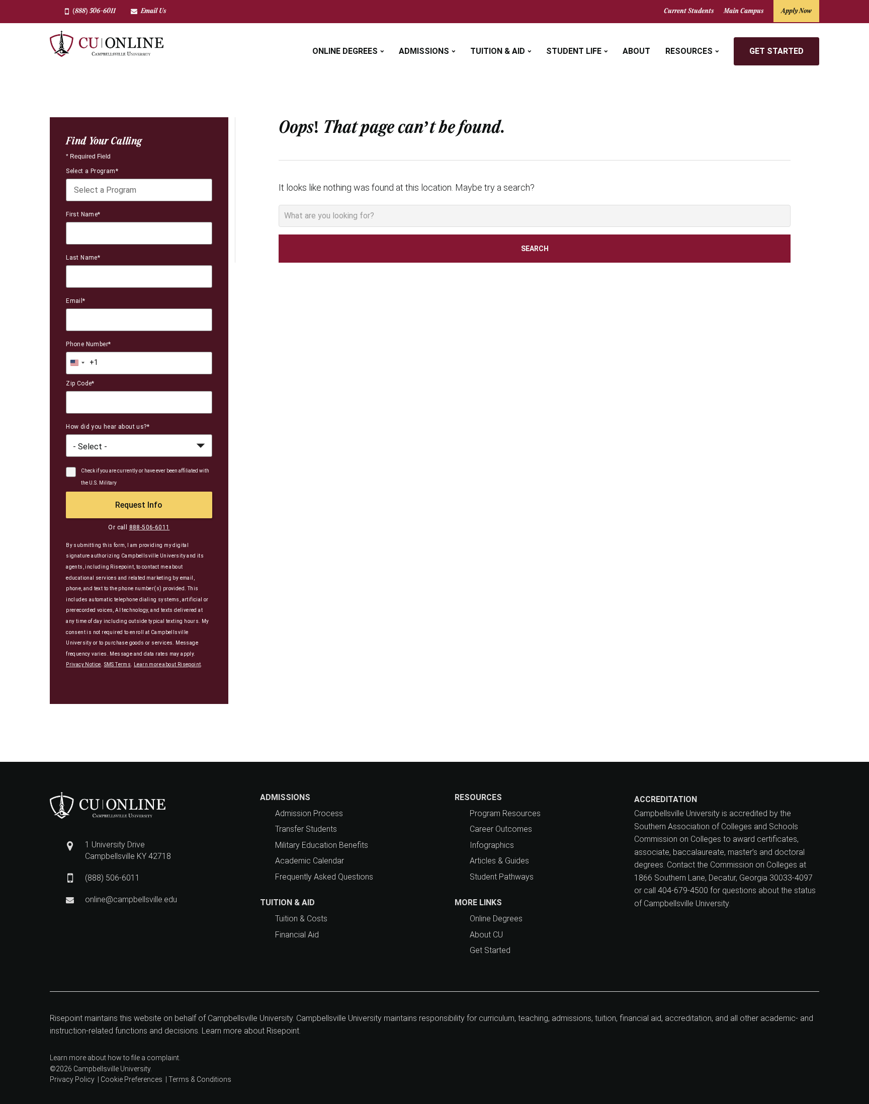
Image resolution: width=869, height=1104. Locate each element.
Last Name (83, 257)
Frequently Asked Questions (324, 877)
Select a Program (92, 171)
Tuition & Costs (301, 918)
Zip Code (80, 383)
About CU (486, 934)
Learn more (68, 1058)
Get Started (776, 51)
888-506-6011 (149, 527)
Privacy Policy (72, 1079)
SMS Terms (117, 664)
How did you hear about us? (107, 426)
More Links (478, 902)
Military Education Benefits (321, 845)
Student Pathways (502, 877)
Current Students (689, 11)
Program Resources (505, 813)
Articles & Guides (499, 860)
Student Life (573, 51)
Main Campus (743, 11)
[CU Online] (106, 44)
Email (75, 300)
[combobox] (139, 190)
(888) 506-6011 (94, 11)
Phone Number (88, 344)
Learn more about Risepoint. (250, 1031)
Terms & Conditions (199, 1079)
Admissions (424, 51)
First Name (83, 214)
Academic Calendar (309, 860)
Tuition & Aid (497, 51)
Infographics (492, 845)
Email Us (153, 11)
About (636, 51)
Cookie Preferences (131, 1079)
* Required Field (88, 156)
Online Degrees (345, 51)
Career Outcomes (501, 829)
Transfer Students (306, 829)
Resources (689, 51)
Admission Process (309, 813)
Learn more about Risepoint (167, 664)
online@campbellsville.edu (131, 899)
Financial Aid (297, 934)
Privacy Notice (83, 664)
